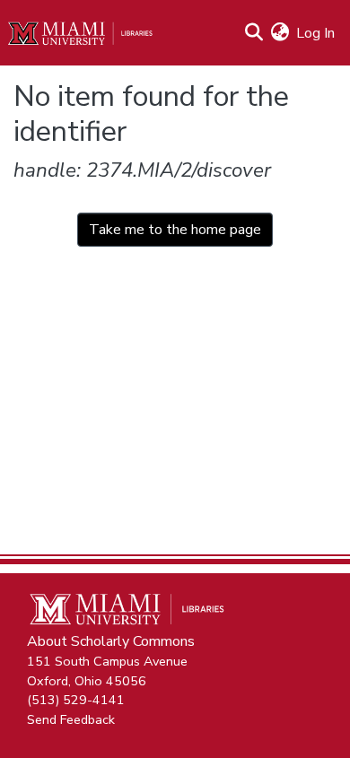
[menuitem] (279, 33)
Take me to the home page (175, 230)
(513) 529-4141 (76, 700)
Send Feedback (71, 719)
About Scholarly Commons (111, 641)
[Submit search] (253, 33)
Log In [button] (316, 33)
